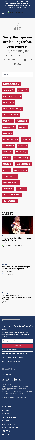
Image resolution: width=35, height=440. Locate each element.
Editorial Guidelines (12, 358)
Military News (8, 407)
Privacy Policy (25, 2)
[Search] (31, 74)
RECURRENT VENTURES (9, 395)
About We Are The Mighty (14, 353)
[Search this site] (31, 14)
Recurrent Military (12, 362)
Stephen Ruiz (6, 242)
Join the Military (10, 424)
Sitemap (4, 366)
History (5, 410)
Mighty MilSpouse (10, 428)
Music (3, 235)
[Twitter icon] (11, 379)
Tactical (6, 414)
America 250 (7, 434)
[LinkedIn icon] (15, 379)
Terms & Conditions (8, 370)
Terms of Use (5, 349)
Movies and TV (5, 264)
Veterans (6, 421)
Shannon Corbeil (7, 271)
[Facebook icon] (3, 379)
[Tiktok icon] (20, 379)
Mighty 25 (6, 431)
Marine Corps (5, 293)
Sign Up (17, 346)
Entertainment (9, 417)
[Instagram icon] (7, 379)
